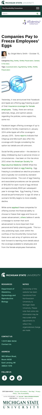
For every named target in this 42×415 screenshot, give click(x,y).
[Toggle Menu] (37, 8)
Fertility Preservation (26, 61)
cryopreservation (11, 67)
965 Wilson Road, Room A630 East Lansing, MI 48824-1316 (9, 361)
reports (23, 136)
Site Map (31, 391)
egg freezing (26, 168)
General (36, 61)
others (23, 217)
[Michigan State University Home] (21, 404)
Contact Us (6, 344)
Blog (11, 61)
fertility (16, 61)
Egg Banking (22, 67)
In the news (5, 64)
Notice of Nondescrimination (32, 396)
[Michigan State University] (21, 277)
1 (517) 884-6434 (9, 341)
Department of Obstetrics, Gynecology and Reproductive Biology (9, 295)
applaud (15, 207)
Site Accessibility (23, 393)
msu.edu (21, 396)
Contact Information (20, 391)
